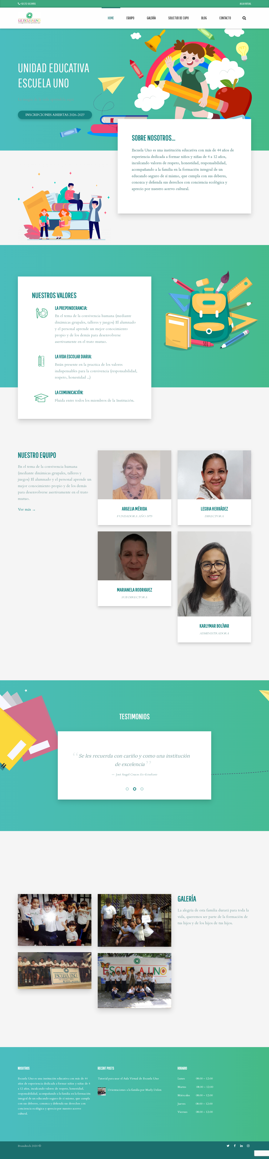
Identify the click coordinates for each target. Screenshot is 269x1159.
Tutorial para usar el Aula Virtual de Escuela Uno (128, 1121)
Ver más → (27, 509)
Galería (151, 18)
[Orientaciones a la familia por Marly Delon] (102, 1134)
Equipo (130, 18)
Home (111, 18)
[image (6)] (54, 1013)
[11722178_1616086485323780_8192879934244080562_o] (134, 1023)
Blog (204, 18)
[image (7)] (134, 963)
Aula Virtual (245, 3)
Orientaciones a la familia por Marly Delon (134, 1132)
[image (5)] (54, 963)
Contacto (225, 18)
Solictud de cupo (178, 18)
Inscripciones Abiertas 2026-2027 (54, 115)
